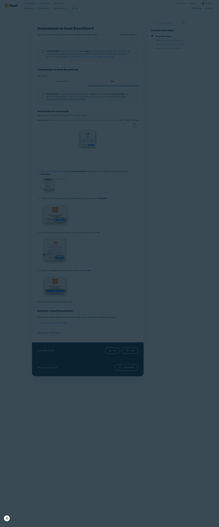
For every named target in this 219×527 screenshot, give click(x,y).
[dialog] (109, 263)
